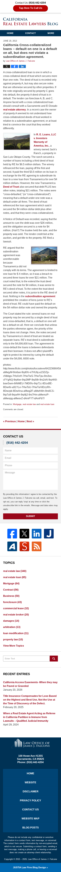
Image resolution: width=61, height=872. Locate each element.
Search (54, 659)
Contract (10, 589)
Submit (30, 516)
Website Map (30, 818)
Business (11, 596)
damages (11, 621)
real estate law (29, 404)
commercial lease (16, 608)
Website (30, 782)
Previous (9, 421)
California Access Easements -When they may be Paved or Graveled (30, 684)
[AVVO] (12, 546)
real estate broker (16, 614)
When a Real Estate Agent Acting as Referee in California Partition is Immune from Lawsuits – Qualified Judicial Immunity (29, 717)
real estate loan (47, 404)
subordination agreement (40, 296)
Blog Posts (30, 827)
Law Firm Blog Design (29, 867)
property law (13, 639)
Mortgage (17, 404)
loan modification (15, 633)
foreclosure (12, 602)
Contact (30, 33)
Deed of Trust (11, 186)
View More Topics (13, 645)
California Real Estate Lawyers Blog (30, 21)
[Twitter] (24, 533)
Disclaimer (30, 791)
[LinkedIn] (36, 533)
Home (10, 33)
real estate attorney (14, 109)
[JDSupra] (24, 546)
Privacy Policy (30, 800)
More (51, 33)
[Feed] (36, 546)
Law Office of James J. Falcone (42, 859)
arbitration (11, 627)
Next (30, 421)
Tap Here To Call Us (30, 8)
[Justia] (49, 533)
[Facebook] (12, 533)
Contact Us (30, 809)
